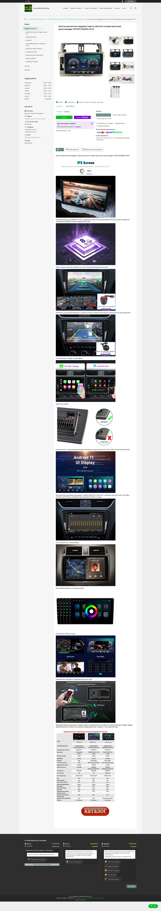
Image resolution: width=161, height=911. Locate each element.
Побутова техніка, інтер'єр (34, 48)
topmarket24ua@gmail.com (32, 137)
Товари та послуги (75, 8)
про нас (27, 66)
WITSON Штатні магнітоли (37, 19)
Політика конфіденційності (97, 898)
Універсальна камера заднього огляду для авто (79, 851)
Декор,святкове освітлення (34, 55)
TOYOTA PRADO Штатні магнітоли (75, 19)
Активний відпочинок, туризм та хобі (36, 44)
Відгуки (27, 70)
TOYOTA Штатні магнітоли (55, 19)
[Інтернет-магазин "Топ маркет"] (28, 8)
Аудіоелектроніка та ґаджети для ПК (36, 33)
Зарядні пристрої (31, 37)
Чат (154, 906)
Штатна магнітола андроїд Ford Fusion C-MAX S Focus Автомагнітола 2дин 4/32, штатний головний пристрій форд (119, 853)
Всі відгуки (131, 886)
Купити (64, 117)
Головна (65, 8)
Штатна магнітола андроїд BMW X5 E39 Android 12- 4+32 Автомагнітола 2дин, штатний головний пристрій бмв (80, 855)
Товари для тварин (32, 61)
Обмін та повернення (105, 8)
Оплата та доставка (91, 8)
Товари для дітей (31, 52)
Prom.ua (89, 896)
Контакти (117, 8)
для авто (29, 40)
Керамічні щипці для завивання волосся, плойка (41, 854)
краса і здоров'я (31, 58)
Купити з (79, 117)
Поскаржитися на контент (82, 898)
